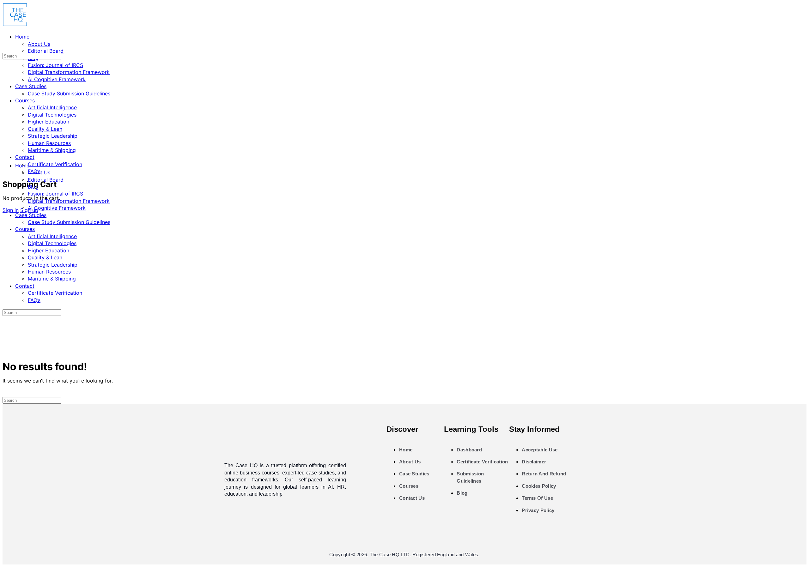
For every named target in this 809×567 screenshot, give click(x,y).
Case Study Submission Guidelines (69, 222)
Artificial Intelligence (52, 236)
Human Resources (49, 271)
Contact (24, 286)
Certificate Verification (55, 293)
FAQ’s (34, 300)
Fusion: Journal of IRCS (55, 193)
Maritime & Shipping (52, 278)
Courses (25, 229)
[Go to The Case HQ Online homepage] (15, 24)
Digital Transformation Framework (69, 201)
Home (22, 165)
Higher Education (48, 250)
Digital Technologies (52, 243)
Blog (33, 187)
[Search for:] (32, 55)
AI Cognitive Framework (57, 208)
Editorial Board (46, 180)
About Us (39, 172)
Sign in (11, 210)
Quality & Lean (45, 257)
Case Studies (30, 215)
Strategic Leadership (52, 265)
